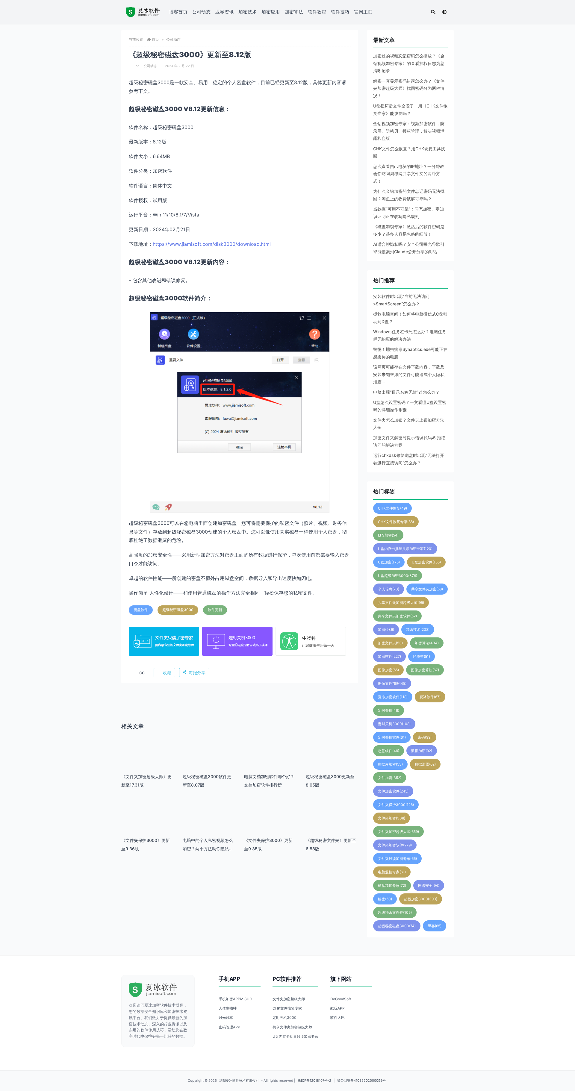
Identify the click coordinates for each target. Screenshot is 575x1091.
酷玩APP (337, 1008)
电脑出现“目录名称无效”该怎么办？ (406, 392)
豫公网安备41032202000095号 (361, 1080)
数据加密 (421, 750)
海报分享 (197, 672)
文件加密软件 (393, 791)
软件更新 (215, 609)
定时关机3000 (394, 724)
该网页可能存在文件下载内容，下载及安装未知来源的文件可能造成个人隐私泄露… (408, 374)
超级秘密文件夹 (395, 912)
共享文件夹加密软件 (397, 616)
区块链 (421, 656)
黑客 (434, 926)
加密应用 (270, 12)
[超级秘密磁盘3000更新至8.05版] (332, 760)
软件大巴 (337, 1017)
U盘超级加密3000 (397, 575)
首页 (155, 39)
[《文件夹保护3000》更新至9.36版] (147, 824)
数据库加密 (390, 764)
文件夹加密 (391, 818)
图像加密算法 (425, 670)
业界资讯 (224, 12)
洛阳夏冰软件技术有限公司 (239, 1080)
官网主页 (363, 12)
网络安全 (428, 885)
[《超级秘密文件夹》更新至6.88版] (332, 824)
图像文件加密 (392, 683)
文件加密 (389, 777)
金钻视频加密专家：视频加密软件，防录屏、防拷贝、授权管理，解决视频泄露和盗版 (408, 131)
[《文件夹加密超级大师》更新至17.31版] (147, 760)
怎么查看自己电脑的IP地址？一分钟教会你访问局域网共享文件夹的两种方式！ (408, 174)
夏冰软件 (430, 697)
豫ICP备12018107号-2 (314, 1080)
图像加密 (388, 670)
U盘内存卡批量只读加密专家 (405, 548)
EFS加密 (388, 535)
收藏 (167, 672)
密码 (425, 737)
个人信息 (388, 589)
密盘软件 (141, 609)
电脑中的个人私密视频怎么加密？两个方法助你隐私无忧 (208, 849)
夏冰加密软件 (393, 697)
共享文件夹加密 (427, 589)
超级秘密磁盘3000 (177, 609)
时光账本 (226, 1017)
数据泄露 (425, 764)
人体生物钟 (228, 1008)
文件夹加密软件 (395, 845)
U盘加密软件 (426, 562)
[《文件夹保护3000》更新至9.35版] (270, 824)
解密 (385, 899)
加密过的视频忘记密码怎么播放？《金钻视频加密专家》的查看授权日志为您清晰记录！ (408, 63)
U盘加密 (389, 562)
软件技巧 (340, 12)
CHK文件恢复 (392, 508)
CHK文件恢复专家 (396, 521)
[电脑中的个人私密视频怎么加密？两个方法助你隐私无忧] (209, 824)
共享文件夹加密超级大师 (401, 602)
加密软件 (389, 656)
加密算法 (294, 12)
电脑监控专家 (392, 872)
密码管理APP (229, 1027)
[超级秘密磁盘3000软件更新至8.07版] (209, 760)
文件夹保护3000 (396, 804)
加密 (386, 629)
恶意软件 (388, 750)
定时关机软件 (392, 737)
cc (137, 66)
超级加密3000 (420, 899)
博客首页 (178, 12)
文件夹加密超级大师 (398, 831)
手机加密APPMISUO (235, 999)
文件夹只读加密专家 (397, 858)
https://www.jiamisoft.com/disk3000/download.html (212, 244)
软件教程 (317, 12)
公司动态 (201, 12)
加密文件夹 (390, 643)
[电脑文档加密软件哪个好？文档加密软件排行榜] (270, 760)
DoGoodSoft (340, 999)
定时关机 (388, 710)
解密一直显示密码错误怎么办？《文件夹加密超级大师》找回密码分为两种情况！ (408, 88)
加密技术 (247, 12)
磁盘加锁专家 (392, 885)
